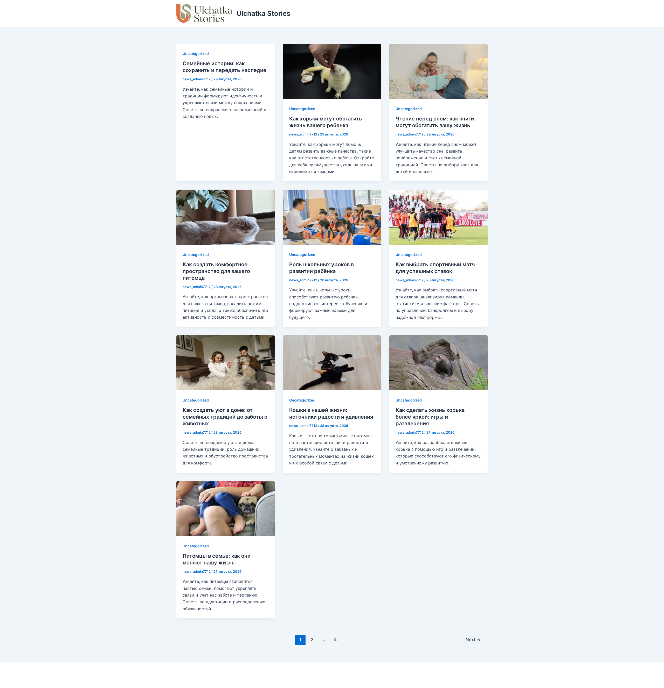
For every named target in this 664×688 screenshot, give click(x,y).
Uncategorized (196, 53)
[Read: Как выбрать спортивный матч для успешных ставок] (438, 216)
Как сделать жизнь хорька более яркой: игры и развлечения (430, 417)
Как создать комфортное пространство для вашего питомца (216, 271)
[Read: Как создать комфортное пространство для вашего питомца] (225, 216)
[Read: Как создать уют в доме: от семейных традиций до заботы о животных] (225, 362)
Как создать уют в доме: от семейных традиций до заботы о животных (225, 417)
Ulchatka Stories (263, 13)
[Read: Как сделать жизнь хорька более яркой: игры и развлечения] (438, 362)
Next (473, 639)
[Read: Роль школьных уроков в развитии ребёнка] (332, 216)
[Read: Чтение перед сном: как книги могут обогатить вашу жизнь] (438, 71)
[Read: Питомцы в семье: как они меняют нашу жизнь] (225, 508)
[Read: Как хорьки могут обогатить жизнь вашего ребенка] (332, 71)
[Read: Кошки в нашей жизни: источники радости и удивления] (332, 362)
